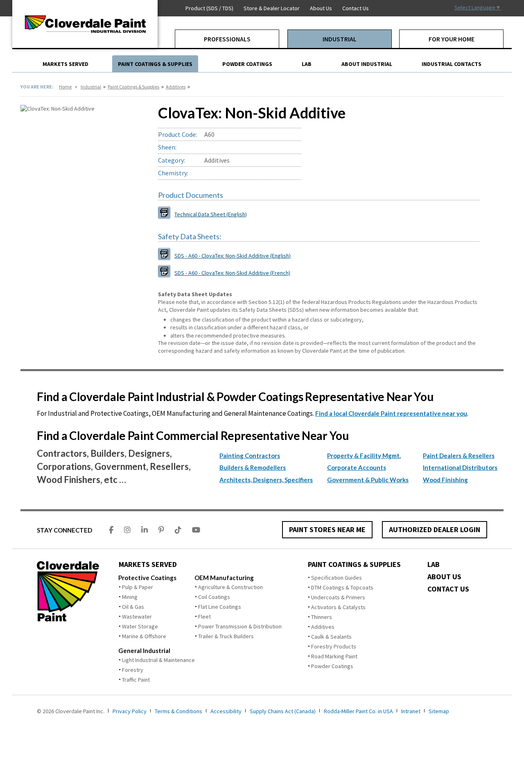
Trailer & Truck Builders (226, 636)
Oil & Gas (133, 606)
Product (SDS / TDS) (209, 8)
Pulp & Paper (137, 587)
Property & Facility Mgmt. (364, 455)
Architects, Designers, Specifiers (266, 479)
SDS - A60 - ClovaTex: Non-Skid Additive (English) (232, 255)
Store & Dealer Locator (272, 8)
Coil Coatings (214, 597)
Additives (175, 87)
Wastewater (137, 616)
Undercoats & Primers (338, 597)
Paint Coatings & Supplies (133, 87)
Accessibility (226, 711)
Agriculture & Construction (230, 587)
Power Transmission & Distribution (240, 626)
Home (65, 87)
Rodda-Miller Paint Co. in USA (358, 711)
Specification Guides (336, 577)
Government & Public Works (368, 479)
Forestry (132, 669)
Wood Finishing (445, 479)
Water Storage (140, 626)
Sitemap (439, 711)
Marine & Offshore (144, 636)
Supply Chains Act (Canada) (283, 711)
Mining (130, 597)
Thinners (321, 617)
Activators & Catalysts (338, 607)
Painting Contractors (249, 455)
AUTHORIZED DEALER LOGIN (434, 529)
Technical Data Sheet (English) (210, 214)
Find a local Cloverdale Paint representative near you (391, 413)
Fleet (204, 616)
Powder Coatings (332, 666)
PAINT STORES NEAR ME (327, 529)
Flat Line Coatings (219, 606)
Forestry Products (333, 646)
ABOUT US (444, 576)
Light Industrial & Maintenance (158, 660)
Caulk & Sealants (331, 636)
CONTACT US (448, 589)
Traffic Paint (136, 679)
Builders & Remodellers (252, 467)
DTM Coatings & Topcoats (342, 587)
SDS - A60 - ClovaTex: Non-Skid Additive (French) (232, 273)
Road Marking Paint (334, 656)
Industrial (91, 87)
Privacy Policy (130, 711)
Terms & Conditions (178, 711)
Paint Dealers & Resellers (459, 455)
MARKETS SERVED (148, 564)
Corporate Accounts (356, 467)
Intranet (410, 711)
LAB (433, 564)
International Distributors (460, 467)
